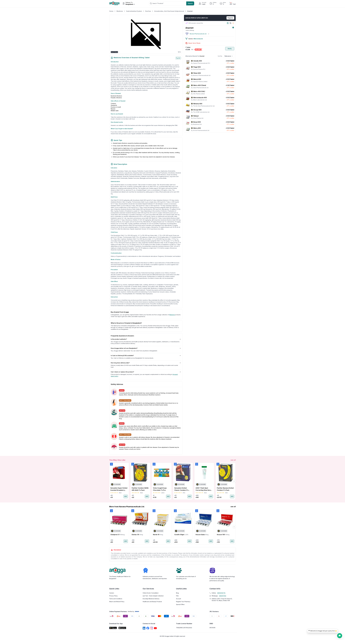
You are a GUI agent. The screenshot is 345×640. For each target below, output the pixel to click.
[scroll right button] (234, 481)
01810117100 (222, 596)
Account (178, 598)
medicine (172, 314)
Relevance (228, 56)
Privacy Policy (113, 596)
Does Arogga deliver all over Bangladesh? (124, 348)
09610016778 (221, 593)
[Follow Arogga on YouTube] (155, 628)
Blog (177, 593)
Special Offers (180, 604)
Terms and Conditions (115, 598)
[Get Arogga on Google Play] (113, 628)
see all (233, 460)
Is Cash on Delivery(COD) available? (122, 355)
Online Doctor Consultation (150, 593)
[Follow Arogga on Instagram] (151, 628)
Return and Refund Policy (116, 601)
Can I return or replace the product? (122, 372)
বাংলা (179, 58)
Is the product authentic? (119, 339)
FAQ (177, 596)
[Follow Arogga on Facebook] (147, 628)
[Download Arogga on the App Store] (122, 628)
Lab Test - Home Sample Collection (153, 596)
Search (190, 3)
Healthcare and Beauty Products (152, 601)
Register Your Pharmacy (183, 601)
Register (230, 18)
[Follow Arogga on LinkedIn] (144, 628)
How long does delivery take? (120, 363)
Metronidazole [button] (198, 38)
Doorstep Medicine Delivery (151, 598)
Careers (111, 593)
